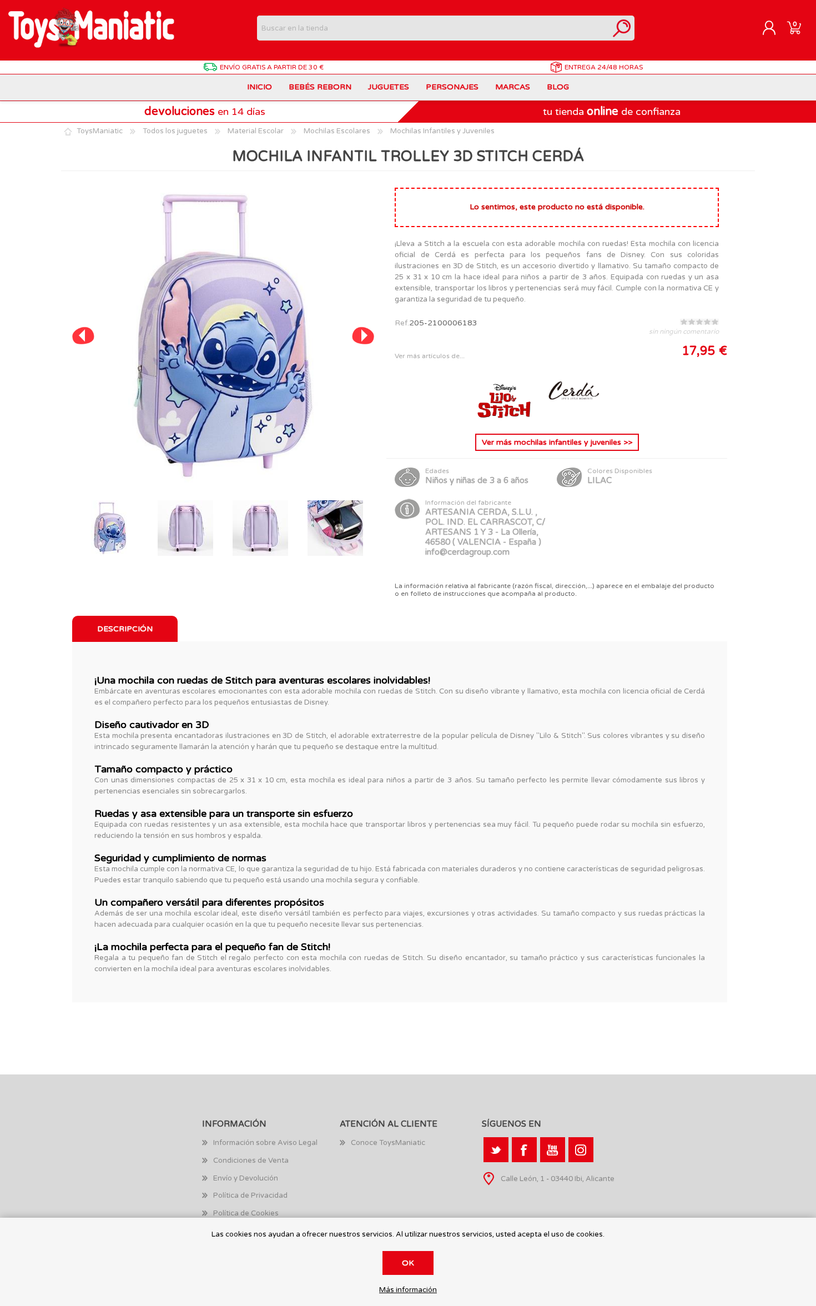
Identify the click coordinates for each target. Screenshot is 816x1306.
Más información (408, 1290)
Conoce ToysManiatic (388, 1142)
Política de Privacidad (250, 1195)
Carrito (794, 28)
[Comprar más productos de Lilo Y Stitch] (505, 416)
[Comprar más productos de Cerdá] (573, 416)
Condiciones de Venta (251, 1160)
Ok (408, 1263)
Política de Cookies (246, 1213)
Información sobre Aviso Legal (265, 1142)
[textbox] (433, 28)
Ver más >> (557, 442)
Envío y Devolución (245, 1178)
